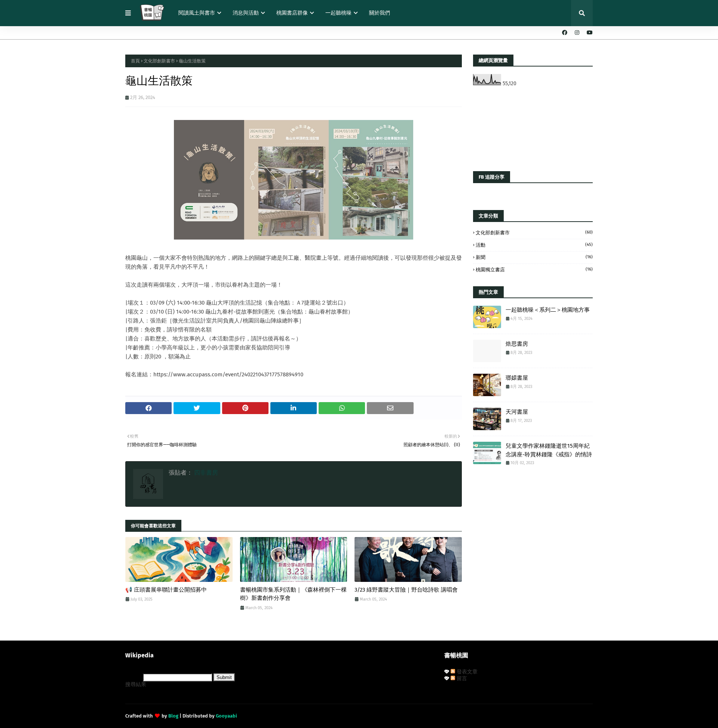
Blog (173, 716)
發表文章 (466, 672)
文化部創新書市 (159, 61)
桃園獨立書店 (534, 269)
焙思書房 (517, 343)
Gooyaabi (226, 716)
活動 (534, 245)
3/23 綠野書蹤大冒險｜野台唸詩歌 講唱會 (406, 589)
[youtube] (589, 32)
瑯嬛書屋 (517, 377)
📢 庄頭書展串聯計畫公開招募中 (166, 589)
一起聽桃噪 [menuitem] (338, 13)
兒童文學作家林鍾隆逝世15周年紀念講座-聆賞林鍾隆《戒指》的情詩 (549, 450)
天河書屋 (517, 411)
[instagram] (577, 32)
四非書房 (205, 472)
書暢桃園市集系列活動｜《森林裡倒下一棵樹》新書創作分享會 (293, 594)
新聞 (534, 257)
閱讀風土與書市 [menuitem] (196, 13)
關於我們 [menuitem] (379, 13)
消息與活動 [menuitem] (246, 13)
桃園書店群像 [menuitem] (292, 13)
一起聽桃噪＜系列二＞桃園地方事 (548, 309)
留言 (461, 678)
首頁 (135, 61)
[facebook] (564, 32)
